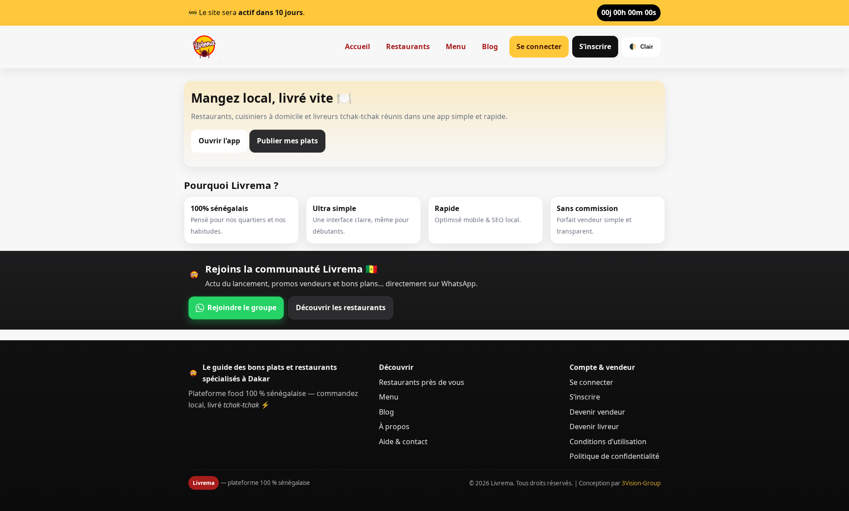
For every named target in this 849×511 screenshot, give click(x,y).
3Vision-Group (641, 483)
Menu (456, 46)
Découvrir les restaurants (341, 307)
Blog (490, 46)
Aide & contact (403, 441)
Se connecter (539, 46)
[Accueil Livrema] (204, 47)
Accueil (357, 46)
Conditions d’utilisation (608, 441)
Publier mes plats (287, 141)
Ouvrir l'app (219, 141)
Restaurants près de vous (421, 382)
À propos (394, 426)
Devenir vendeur (597, 412)
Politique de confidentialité (614, 456)
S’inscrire (595, 46)
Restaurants (408, 46)
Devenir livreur (594, 426)
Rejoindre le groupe (241, 307)
